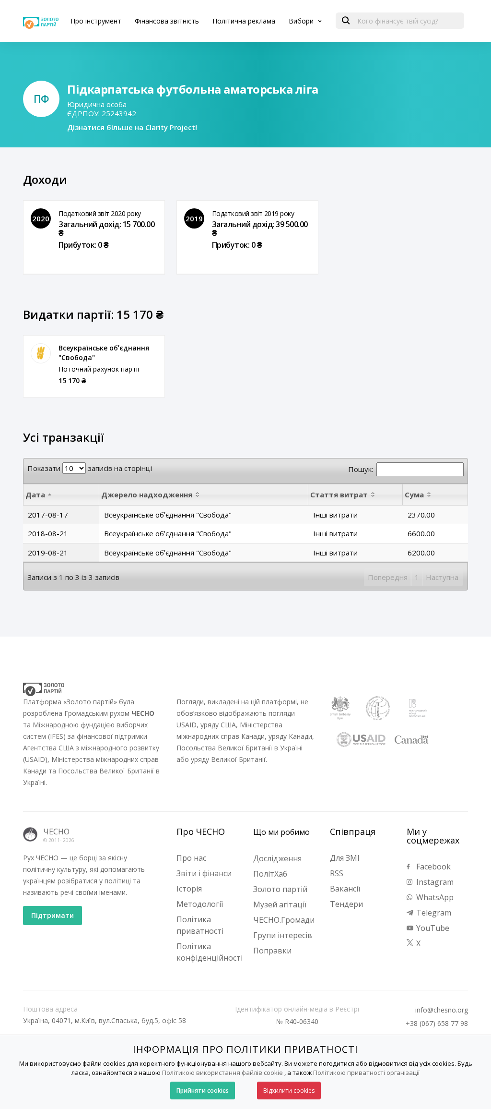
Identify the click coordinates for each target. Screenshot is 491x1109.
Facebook (432, 866)
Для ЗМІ (345, 858)
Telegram (432, 912)
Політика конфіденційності (209, 952)
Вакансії (345, 888)
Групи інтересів (282, 935)
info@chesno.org (441, 1010)
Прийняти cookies (202, 1090)
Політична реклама (243, 20)
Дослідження (277, 858)
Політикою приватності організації (366, 1072)
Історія (189, 888)
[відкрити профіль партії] (40, 353)
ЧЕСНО (56, 831)
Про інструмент (95, 20)
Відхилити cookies (289, 1090)
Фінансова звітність (167, 20)
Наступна (442, 577)
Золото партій (280, 889)
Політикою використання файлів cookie (222, 1072)
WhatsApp (434, 897)
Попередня (388, 577)
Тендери (346, 904)
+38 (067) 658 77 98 (437, 1023)
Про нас (191, 858)
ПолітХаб (270, 873)
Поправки (272, 950)
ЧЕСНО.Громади (284, 920)
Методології (199, 904)
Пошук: (360, 469)
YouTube (431, 928)
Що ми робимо (281, 832)
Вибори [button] (302, 20)
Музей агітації (279, 904)
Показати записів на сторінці (89, 468)
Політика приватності (199, 925)
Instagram (434, 882)
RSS (336, 873)
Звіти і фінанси (204, 873)
